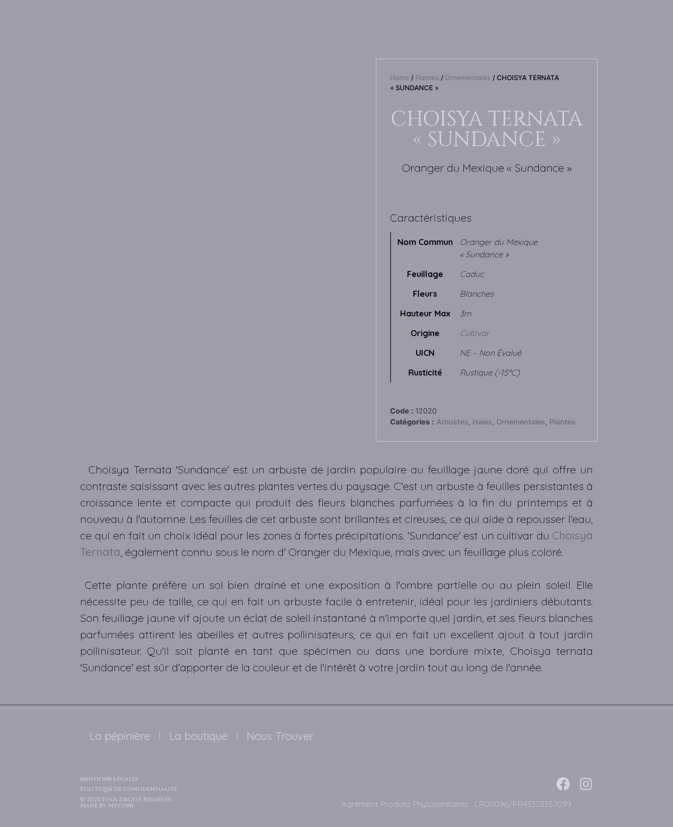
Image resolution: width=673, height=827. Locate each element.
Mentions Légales (109, 779)
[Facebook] (563, 784)
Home (399, 78)
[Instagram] (586, 784)
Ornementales (468, 78)
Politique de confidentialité (128, 789)
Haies (482, 421)
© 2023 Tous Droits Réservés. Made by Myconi (126, 802)
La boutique (198, 736)
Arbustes (452, 421)
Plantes (427, 78)
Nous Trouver (280, 736)
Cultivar (474, 333)
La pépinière (119, 736)
